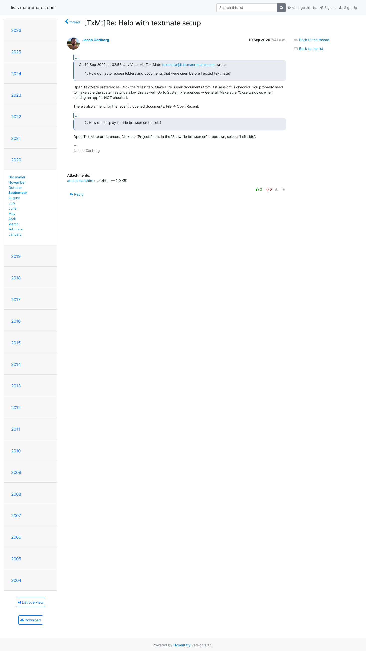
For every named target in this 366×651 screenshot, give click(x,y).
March (13, 224)
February (15, 229)
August (14, 198)
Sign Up (350, 7)
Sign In (329, 7)
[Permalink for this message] (283, 189)
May (11, 213)
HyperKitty (182, 645)
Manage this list (304, 7)
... (77, 57)
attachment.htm (80, 180)
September (17, 193)
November (17, 182)
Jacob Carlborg (95, 40)
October (15, 187)
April (12, 219)
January (15, 234)
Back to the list (310, 48)
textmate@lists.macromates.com (188, 64)
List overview (32, 602)
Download (32, 620)
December (16, 177)
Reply (78, 194)
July (11, 203)
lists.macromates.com (33, 7)
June (12, 208)
